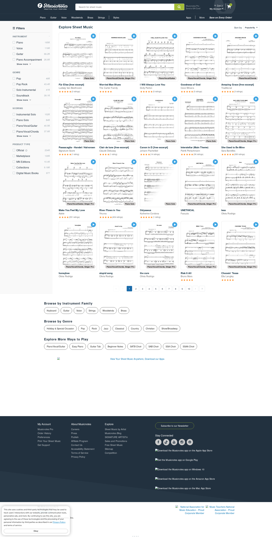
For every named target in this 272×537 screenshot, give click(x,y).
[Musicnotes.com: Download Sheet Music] (53, 6)
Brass (90, 17)
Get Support (44, 445)
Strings (101, 17)
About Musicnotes (81, 424)
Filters (19, 28)
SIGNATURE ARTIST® (116, 437)
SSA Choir (171, 346)
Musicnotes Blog (113, 433)
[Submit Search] (179, 7)
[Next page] (195, 288)
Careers (75, 429)
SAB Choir (153, 346)
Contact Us (76, 445)
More (203, 18)
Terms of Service (79, 452)
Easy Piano (77, 346)
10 (189, 288)
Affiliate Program (79, 441)
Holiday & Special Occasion (60, 328)
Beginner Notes (115, 346)
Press (74, 433)
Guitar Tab (95, 346)
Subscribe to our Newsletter (174, 425)
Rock (94, 328)
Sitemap (109, 448)
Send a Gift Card (193, 8)
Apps (188, 17)
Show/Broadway (170, 328)
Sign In (220, 5)
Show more (22, 64)
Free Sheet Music (114, 445)
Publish (75, 437)
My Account (216, 9)
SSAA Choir (188, 346)
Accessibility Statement (82, 448)
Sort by (238, 27)
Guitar (53, 17)
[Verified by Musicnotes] (26, 150)
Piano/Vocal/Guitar (56, 346)
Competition (111, 452)
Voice (64, 17)
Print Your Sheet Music (49, 441)
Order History (44, 433)
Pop (83, 328)
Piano (43, 17)
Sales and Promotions (116, 441)
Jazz (106, 328)
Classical (119, 328)
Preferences (44, 437)
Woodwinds (77, 17)
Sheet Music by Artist (115, 429)
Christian (150, 328)
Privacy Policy (78, 456)
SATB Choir (136, 346)
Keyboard (51, 310)
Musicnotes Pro (192, 6)
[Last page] (202, 288)
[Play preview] (93, 36)
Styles (116, 17)
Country (135, 328)
